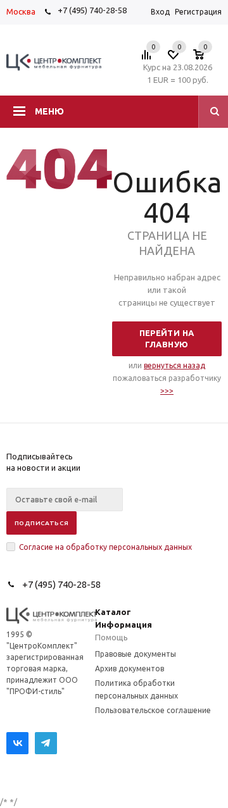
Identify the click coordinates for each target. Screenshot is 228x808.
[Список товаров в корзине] (205, 58)
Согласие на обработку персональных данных (105, 547)
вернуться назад (174, 365)
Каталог (113, 611)
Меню (49, 111)
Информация (123, 624)
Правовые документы (135, 654)
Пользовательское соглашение (153, 710)
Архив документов (129, 668)
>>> (167, 391)
